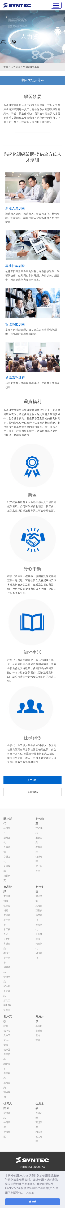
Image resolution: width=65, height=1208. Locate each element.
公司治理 (6, 1124)
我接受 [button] (32, 1201)
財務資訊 (6, 1115)
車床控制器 (6, 898)
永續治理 (39, 1115)
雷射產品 (6, 979)
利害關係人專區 (39, 1137)
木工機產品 (6, 931)
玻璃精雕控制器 (6, 920)
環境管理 (39, 1124)
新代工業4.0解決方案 (7, 1005)
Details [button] (30, 1192)
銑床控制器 (6, 908)
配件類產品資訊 (6, 991)
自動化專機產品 (6, 944)
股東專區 (6, 1134)
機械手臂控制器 (6, 958)
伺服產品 (6, 969)
